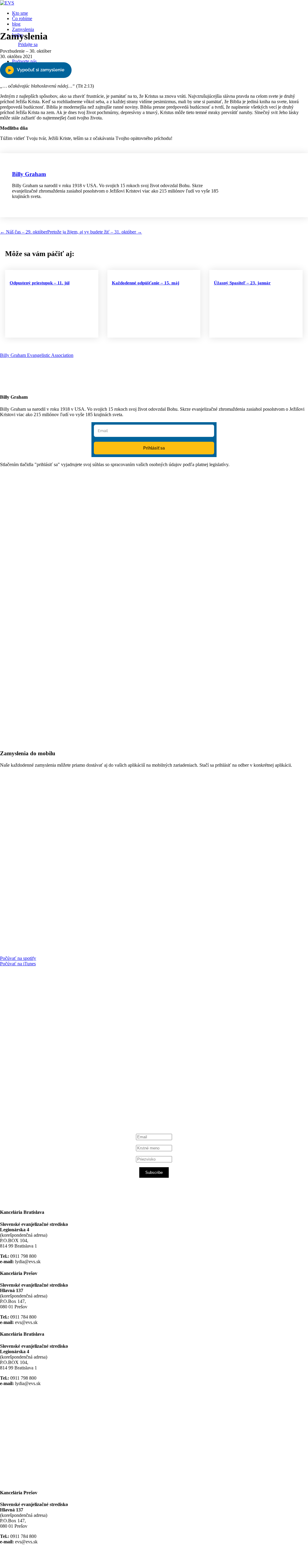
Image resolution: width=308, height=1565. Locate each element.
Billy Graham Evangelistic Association (36, 355)
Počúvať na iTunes (18, 963)
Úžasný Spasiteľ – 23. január (242, 282)
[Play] (36, 70)
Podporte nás (24, 61)
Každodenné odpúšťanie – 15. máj (145, 282)
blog (16, 23)
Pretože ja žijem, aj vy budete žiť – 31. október (94, 231)
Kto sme (20, 13)
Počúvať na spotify (18, 958)
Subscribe (154, 1172)
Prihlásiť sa (154, 448)
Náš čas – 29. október (23, 231)
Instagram (30, 1089)
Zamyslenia (23, 29)
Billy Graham (29, 174)
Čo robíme (22, 18)
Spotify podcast (36, 1095)
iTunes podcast (36, 1100)
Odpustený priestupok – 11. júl (39, 282)
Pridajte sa (28, 44)
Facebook (30, 1043)
